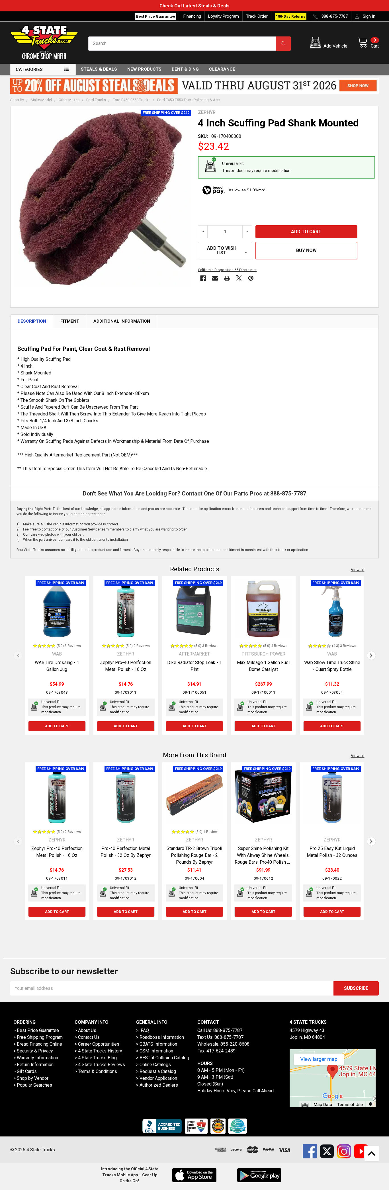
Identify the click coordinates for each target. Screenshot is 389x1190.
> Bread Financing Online (37, 1044)
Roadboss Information (162, 1037)
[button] (330, 43)
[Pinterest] (251, 278)
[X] (239, 278)
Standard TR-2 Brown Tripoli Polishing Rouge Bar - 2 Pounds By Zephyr (194, 855)
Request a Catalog (158, 1071)
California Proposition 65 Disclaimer (227, 270)
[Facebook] (203, 278)
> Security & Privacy (33, 1051)
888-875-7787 (288, 493)
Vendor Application (158, 1078)
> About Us (85, 1030)
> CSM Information (154, 1051)
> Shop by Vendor (30, 1078)
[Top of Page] (371, 1154)
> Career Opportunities (97, 1044)
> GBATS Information (156, 1044)
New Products (144, 69)
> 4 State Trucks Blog (96, 1057)
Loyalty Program (223, 16)
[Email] (215, 278)
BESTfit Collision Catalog (164, 1057)
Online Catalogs (155, 1064)
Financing (192, 16)
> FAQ (142, 1030)
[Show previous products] (17, 655)
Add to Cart (57, 726)
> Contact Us (87, 1037)
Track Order (257, 16)
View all (358, 570)
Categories (29, 69)
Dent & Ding (185, 69)
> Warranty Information (35, 1057)
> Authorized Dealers (157, 1085)
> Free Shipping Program (38, 1037)
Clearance (222, 69)
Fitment (69, 321)
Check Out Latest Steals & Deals (167, 6)
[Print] (227, 278)
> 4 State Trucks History (98, 1051)
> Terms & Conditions (96, 1071)
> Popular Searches (32, 1085)
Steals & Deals (99, 69)
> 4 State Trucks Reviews (100, 1064)
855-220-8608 (234, 1044)
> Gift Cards (25, 1071)
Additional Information (121, 321)
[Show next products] (371, 655)
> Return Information (33, 1064)
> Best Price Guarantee (36, 1030)
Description (32, 321)
